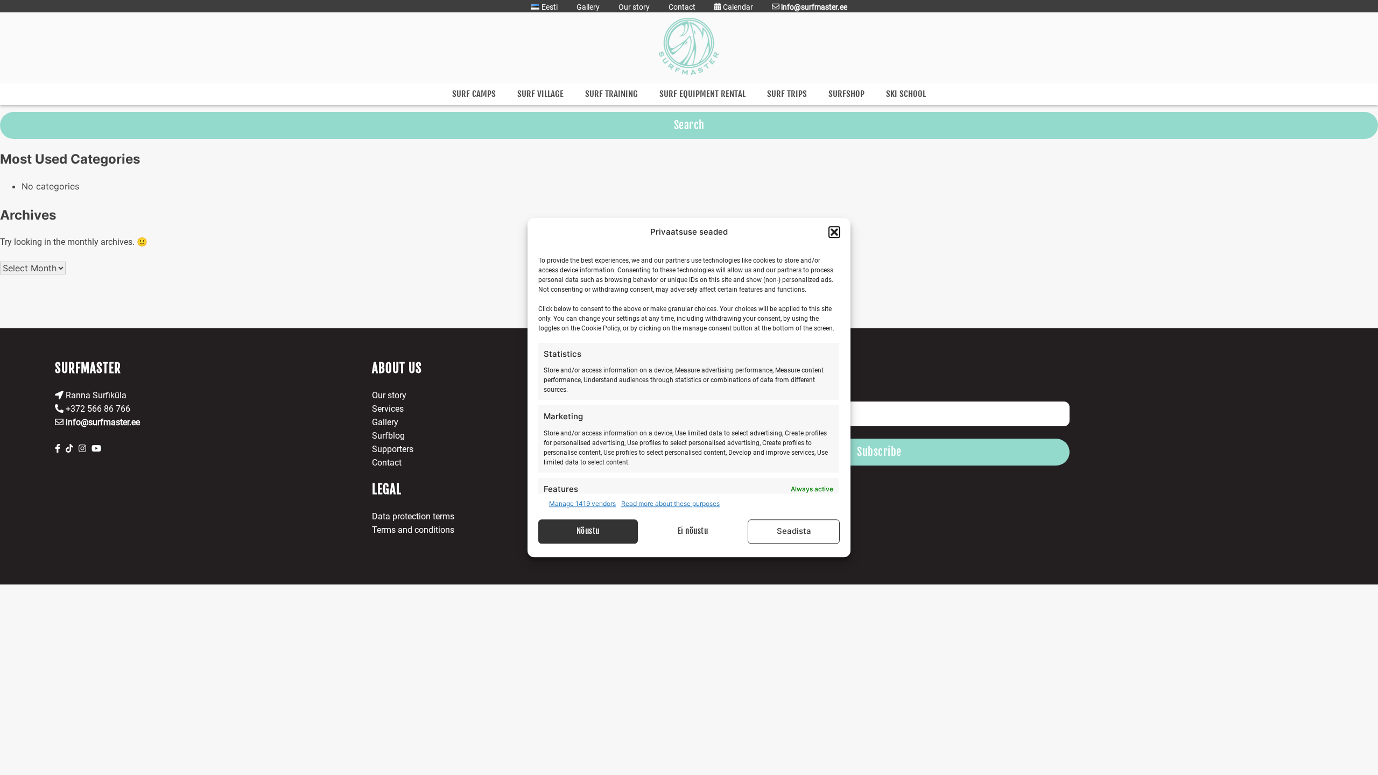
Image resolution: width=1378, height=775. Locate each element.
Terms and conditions (413, 530)
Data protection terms (413, 516)
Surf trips (787, 94)
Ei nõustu (693, 531)
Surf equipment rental (702, 94)
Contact (682, 7)
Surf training (611, 94)
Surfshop (846, 94)
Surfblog (388, 436)
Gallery (588, 7)
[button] (834, 232)
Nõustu (588, 531)
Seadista (794, 531)
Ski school (906, 94)
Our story (634, 7)
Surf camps (474, 94)
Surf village (540, 94)
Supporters (392, 449)
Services (388, 409)
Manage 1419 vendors (582, 503)
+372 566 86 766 (97, 409)
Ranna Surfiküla (95, 395)
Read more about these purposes (670, 503)
